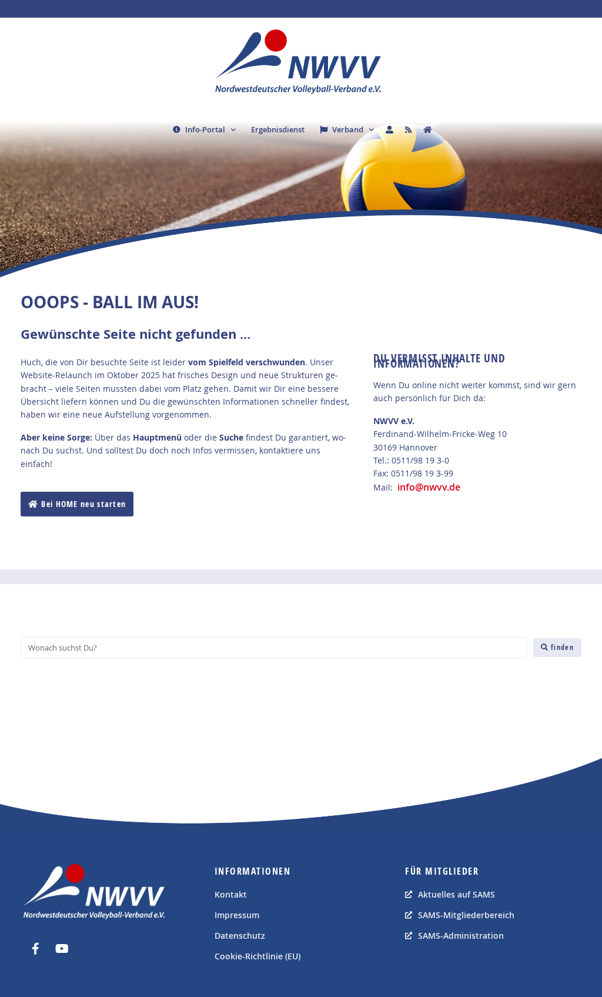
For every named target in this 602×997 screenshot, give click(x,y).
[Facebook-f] (35, 949)
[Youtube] (62, 949)
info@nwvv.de (428, 487)
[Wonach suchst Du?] (274, 647)
